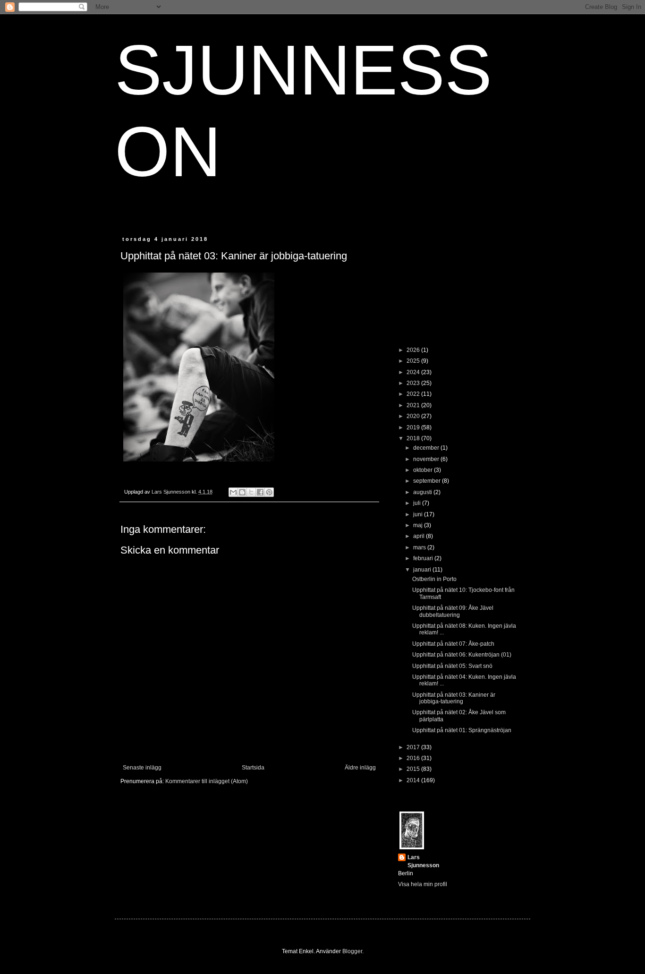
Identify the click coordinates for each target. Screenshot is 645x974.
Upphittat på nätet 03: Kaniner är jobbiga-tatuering (453, 698)
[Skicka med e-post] (233, 492)
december (427, 447)
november (427, 459)
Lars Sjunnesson (423, 861)
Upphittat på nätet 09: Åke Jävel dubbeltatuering (452, 611)
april (419, 536)
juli (417, 503)
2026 (414, 350)
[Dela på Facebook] (260, 492)
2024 (414, 372)
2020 (414, 416)
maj (418, 525)
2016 (414, 758)
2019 (414, 427)
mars (420, 547)
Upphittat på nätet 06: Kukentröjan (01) (461, 654)
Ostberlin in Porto (434, 579)
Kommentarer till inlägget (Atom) (206, 781)
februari (423, 558)
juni (418, 514)
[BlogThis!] (242, 492)
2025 (414, 361)
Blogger (352, 951)
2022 (414, 394)
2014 (414, 780)
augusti (423, 492)
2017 (414, 747)
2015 (414, 769)
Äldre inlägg (360, 767)
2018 (414, 438)
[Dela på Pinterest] (269, 492)
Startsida (253, 767)
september (427, 481)
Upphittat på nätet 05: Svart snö (452, 666)
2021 (414, 405)
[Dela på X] (251, 492)
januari (423, 569)
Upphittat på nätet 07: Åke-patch (453, 644)
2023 (414, 383)
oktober (423, 470)
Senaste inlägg (142, 767)
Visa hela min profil (422, 884)
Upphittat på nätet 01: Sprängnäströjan (461, 730)
